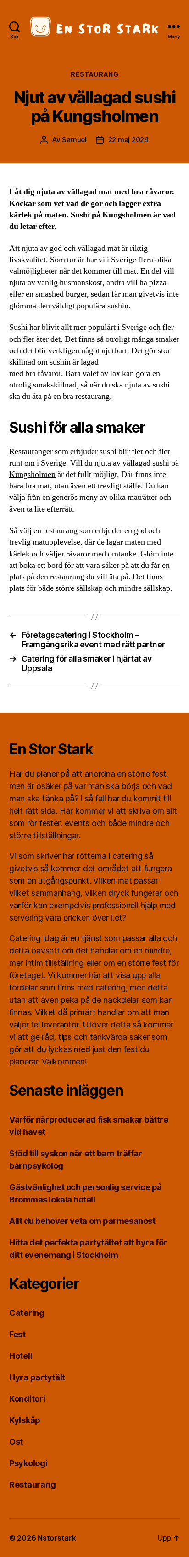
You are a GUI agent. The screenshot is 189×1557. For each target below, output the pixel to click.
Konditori (27, 1398)
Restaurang (94, 74)
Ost (16, 1441)
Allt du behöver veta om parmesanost (82, 1221)
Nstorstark (57, 1537)
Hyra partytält (37, 1377)
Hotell (20, 1356)
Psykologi (28, 1463)
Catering (26, 1313)
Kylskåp (24, 1420)
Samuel (74, 139)
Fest (17, 1334)
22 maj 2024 (128, 139)
